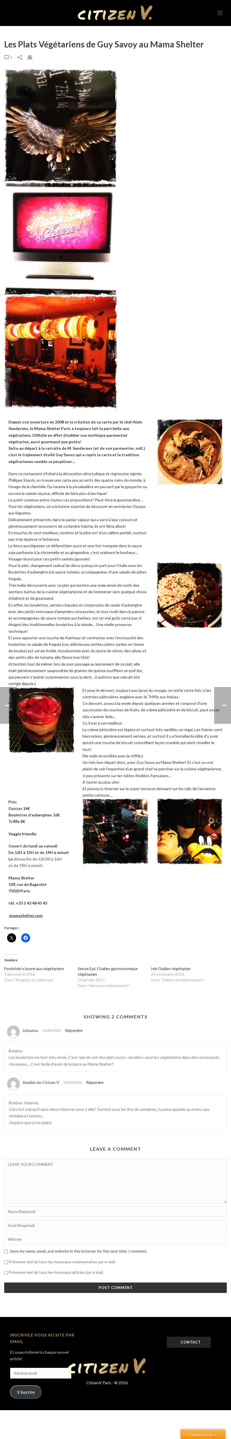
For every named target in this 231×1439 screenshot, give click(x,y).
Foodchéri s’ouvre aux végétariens (34, 968)
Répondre (74, 1030)
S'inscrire (26, 1392)
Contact (190, 1342)
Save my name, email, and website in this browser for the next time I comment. (78, 1251)
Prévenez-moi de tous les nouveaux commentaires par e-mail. (62, 1261)
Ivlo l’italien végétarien (171, 968)
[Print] (33, 57)
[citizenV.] (115, 12)
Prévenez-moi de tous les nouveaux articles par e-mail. (56, 1272)
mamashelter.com (26, 915)
